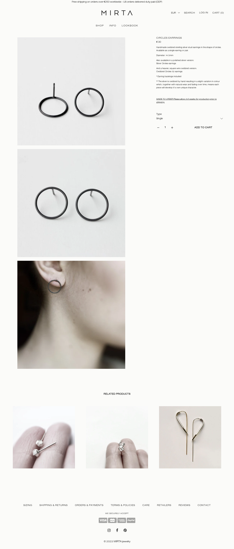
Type (159, 114)
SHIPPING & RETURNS (53, 505)
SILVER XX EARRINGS (98, 472)
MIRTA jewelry (122, 541)
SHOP (100, 26)
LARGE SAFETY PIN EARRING (176, 472)
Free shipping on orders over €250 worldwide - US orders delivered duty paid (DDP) (117, 2)
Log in (203, 12)
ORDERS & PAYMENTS (89, 505)
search (189, 13)
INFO (112, 26)
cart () (218, 13)
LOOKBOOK (130, 26)
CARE (146, 505)
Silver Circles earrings (166, 63)
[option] (43, 441)
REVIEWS (184, 505)
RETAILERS (164, 505)
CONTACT (204, 505)
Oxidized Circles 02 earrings (169, 71)
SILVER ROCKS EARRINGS (28, 472)
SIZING (27, 505)
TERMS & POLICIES (123, 505)
